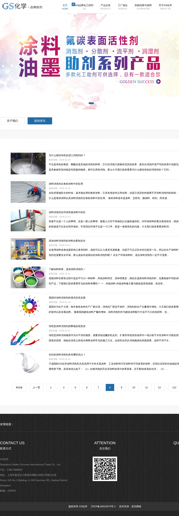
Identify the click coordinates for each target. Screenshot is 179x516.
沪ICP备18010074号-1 (103, 506)
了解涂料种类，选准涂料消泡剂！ (67, 269)
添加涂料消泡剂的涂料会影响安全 (67, 240)
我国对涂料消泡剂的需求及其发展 (67, 297)
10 (133, 387)
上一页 (36, 387)
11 (146, 387)
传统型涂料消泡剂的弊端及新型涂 (67, 326)
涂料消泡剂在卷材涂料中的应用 (66, 183)
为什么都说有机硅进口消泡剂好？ (67, 155)
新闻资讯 (39, 120)
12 (159, 387)
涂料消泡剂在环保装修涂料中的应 (67, 212)
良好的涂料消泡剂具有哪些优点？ (67, 354)
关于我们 (12, 120)
